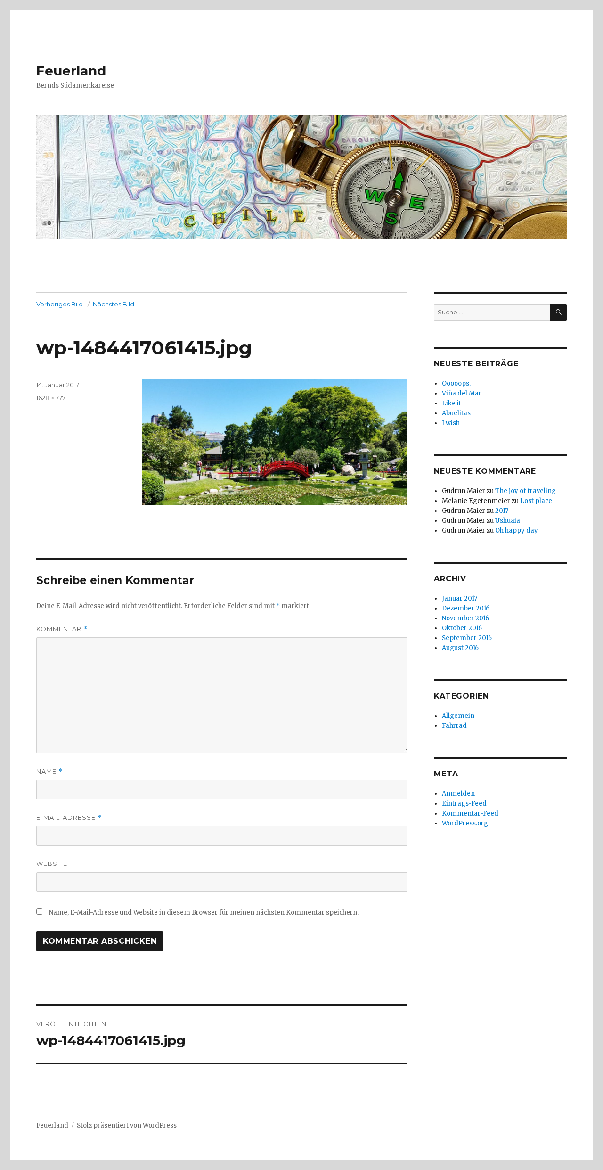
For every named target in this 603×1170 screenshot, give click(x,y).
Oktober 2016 (462, 628)
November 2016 (465, 618)
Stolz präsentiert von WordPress (127, 1125)
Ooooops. (456, 383)
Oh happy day (516, 531)
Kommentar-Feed (470, 813)
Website (51, 863)
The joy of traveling (525, 491)
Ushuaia (507, 521)
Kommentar (62, 629)
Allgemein (458, 716)
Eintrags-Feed (464, 803)
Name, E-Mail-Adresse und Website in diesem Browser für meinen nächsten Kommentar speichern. (204, 912)
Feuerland (71, 71)
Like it (451, 403)
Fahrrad (454, 726)
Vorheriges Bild (59, 304)
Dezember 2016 (465, 608)
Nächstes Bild (113, 304)
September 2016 (467, 638)
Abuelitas (456, 413)
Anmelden (458, 794)
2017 (501, 511)
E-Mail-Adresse (69, 818)
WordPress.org (465, 823)
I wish (451, 423)
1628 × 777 (50, 398)
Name (49, 771)
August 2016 (460, 648)
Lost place (536, 501)
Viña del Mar (461, 393)
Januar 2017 (459, 598)
